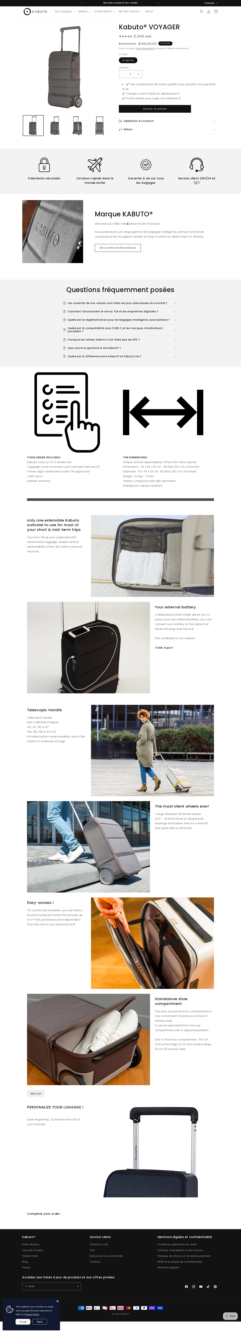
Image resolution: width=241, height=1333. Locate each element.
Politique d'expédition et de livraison (180, 1250)
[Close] (57, 1301)
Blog (25, 1261)
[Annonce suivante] (158, 3)
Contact (95, 1261)
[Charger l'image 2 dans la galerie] (55, 125)
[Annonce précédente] (82, 3)
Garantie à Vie (99, 1244)
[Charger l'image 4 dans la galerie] (99, 125)
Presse (26, 1267)
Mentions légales (168, 1267)
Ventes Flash (30, 1256)
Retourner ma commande (106, 1256)
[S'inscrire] (77, 1286)
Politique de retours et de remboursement (184, 1256)
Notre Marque (30, 1244)
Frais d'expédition (145, 48)
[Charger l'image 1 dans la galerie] (33, 125)
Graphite (128, 60)
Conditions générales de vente (177, 1244)
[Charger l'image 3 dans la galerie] (77, 125)
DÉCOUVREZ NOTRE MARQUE (118, 247)
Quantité (124, 67)
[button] (65, 11)
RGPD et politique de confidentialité (180, 1261)
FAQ (92, 1250)
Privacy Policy (32, 1314)
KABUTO (124, 1314)
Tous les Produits (32, 1250)
